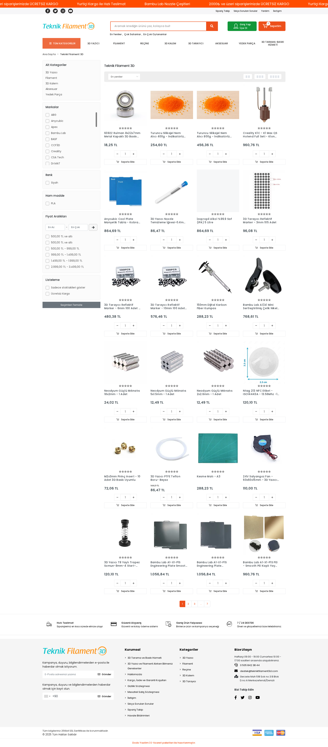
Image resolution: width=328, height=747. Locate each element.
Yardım (265, 11)
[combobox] (47, 696)
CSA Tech (57, 157)
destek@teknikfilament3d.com (259, 671)
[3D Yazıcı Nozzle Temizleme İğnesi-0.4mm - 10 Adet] (172, 191)
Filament (51, 78)
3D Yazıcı (51, 72)
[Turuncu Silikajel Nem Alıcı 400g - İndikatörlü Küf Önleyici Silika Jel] (172, 105)
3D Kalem (52, 83)
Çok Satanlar (132, 34)
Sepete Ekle (128, 161)
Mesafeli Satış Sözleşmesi (143, 692)
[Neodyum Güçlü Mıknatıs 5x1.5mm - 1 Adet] (172, 362)
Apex (54, 127)
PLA (53, 203)
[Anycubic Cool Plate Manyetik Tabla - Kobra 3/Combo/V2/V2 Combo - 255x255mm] (125, 191)
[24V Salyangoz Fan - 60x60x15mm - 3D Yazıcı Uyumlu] (264, 448)
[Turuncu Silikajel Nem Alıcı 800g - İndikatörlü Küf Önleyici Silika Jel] (218, 105)
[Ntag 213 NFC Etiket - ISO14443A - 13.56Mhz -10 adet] (264, 362)
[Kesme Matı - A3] (218, 448)
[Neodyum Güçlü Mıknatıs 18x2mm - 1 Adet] (125, 362)
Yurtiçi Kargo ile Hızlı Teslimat (101, 4)
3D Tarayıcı (189, 681)
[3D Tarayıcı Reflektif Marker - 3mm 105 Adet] (264, 191)
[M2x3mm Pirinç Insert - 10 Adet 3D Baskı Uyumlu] (125, 448)
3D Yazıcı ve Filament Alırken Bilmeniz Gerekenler (150, 666)
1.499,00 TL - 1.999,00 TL (66, 261)
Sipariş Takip (223, 11)
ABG (53, 115)
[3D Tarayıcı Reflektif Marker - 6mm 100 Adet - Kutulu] (125, 276)
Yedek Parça (54, 94)
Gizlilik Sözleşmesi (139, 686)
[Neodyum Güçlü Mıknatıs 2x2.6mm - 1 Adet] (218, 362)
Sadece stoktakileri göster (68, 287)
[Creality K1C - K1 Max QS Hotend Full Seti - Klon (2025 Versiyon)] (264, 105)
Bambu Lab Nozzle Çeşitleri (167, 4)
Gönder (106, 674)
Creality (56, 151)
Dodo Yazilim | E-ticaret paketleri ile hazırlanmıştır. (164, 743)
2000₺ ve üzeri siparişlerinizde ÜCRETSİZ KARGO (249, 4)
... (201, 604)
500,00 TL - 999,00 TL (65, 248)
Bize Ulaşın (243, 649)
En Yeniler (116, 34)
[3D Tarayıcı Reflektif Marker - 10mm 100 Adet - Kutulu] (172, 276)
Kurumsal (132, 649)
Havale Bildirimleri (139, 715)
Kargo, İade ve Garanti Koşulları (147, 680)
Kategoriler (189, 649)
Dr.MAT (55, 163)
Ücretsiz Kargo (60, 293)
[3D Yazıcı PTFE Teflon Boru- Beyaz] (172, 448)
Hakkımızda (135, 674)
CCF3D (55, 145)
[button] (272, 26)
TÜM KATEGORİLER (64, 43)
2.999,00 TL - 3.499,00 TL (67, 267)
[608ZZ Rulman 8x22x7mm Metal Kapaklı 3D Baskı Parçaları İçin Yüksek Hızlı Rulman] (125, 105)
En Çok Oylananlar (155, 34)
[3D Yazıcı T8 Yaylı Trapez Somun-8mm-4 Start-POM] (125, 534)
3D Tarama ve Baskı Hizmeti (145, 658)
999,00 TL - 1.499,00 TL (66, 255)
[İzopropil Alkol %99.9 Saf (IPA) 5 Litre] (218, 191)
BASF (54, 139)
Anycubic (57, 121)
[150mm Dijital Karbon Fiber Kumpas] (218, 276)
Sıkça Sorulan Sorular (245, 11)
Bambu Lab (58, 133)
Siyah (54, 183)
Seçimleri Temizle (71, 305)
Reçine (186, 669)
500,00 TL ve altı (61, 236)
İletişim (277, 11)
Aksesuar (51, 89)
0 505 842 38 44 (250, 665)
